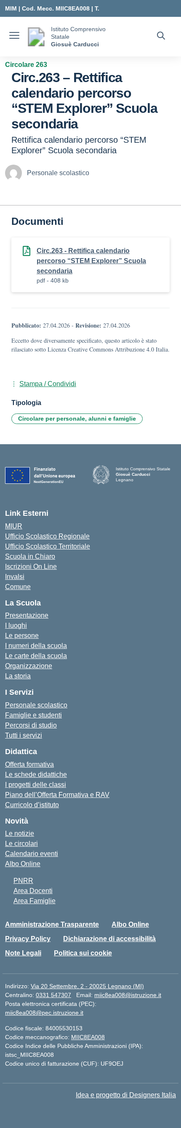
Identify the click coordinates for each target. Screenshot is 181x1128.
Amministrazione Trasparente (52, 924)
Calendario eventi (31, 853)
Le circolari (21, 843)
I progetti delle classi (35, 784)
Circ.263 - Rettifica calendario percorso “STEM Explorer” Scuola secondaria (91, 261)
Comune (18, 586)
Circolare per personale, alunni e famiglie (77, 418)
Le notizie (19, 833)
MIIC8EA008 (88, 1037)
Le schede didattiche (36, 774)
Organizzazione (28, 665)
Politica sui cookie (83, 953)
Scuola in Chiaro (30, 556)
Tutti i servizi (23, 735)
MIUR (13, 526)
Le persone (22, 635)
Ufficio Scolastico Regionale (47, 536)
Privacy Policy (28, 938)
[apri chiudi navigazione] (14, 37)
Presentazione (26, 615)
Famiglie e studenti (33, 715)
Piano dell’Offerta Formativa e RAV (57, 794)
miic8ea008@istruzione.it (127, 995)
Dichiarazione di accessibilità (109, 938)
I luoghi (16, 625)
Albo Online (22, 863)
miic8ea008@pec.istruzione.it (44, 1012)
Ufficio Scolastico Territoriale (47, 546)
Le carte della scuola (36, 655)
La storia (18, 676)
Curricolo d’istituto (32, 804)
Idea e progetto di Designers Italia (126, 1095)
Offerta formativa (29, 764)
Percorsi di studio (31, 725)
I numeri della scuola (36, 645)
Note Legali (23, 953)
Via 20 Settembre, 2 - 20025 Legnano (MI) (87, 986)
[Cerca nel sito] (161, 36)
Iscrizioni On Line (31, 566)
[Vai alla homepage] (36, 36)
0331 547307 (53, 995)
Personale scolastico (36, 705)
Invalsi (14, 576)
